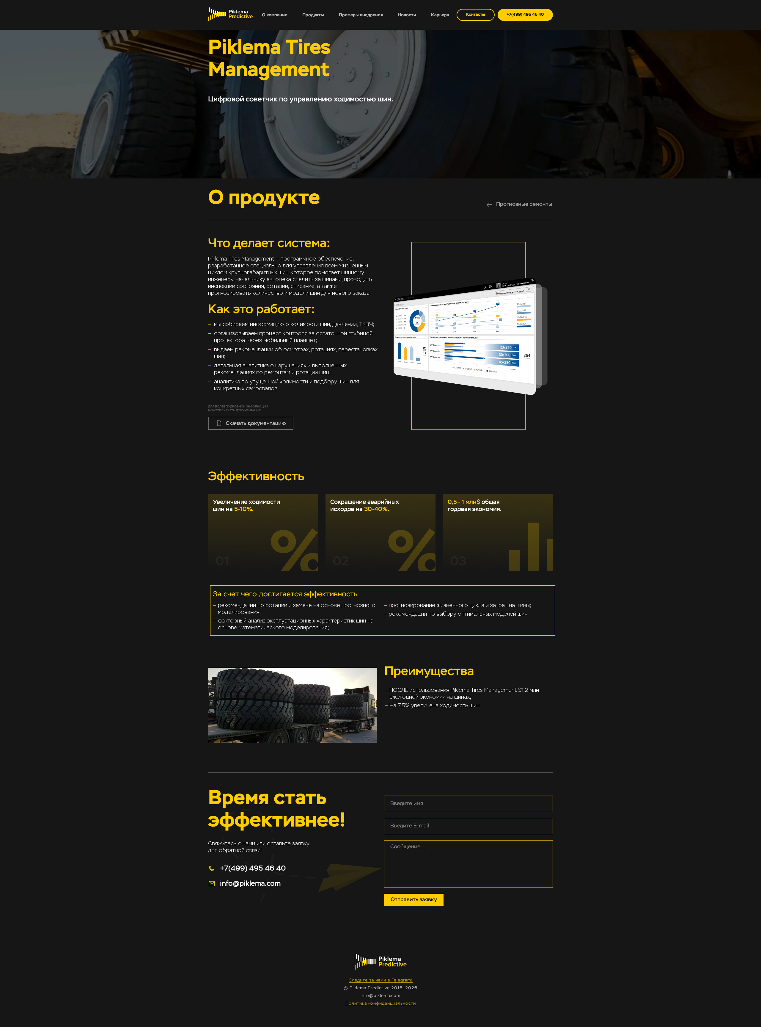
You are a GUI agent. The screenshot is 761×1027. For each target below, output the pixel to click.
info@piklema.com (380, 996)
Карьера (440, 15)
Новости (407, 15)
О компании (274, 15)
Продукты (313, 15)
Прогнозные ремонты (524, 204)
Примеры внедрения (361, 15)
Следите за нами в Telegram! (381, 980)
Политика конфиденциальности (380, 1003)
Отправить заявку (414, 899)
